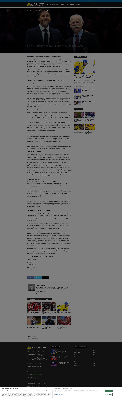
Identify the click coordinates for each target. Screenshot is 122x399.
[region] (61, 393)
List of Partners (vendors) (59, 394)
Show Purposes (108, 394)
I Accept (108, 390)
